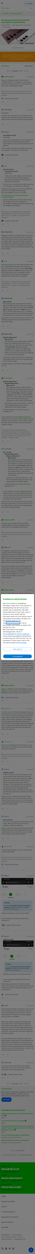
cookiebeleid (10, 634)
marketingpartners (13, 623)
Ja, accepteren (17, 656)
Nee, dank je (17, 649)
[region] (17, 627)
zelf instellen (22, 642)
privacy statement (23, 634)
